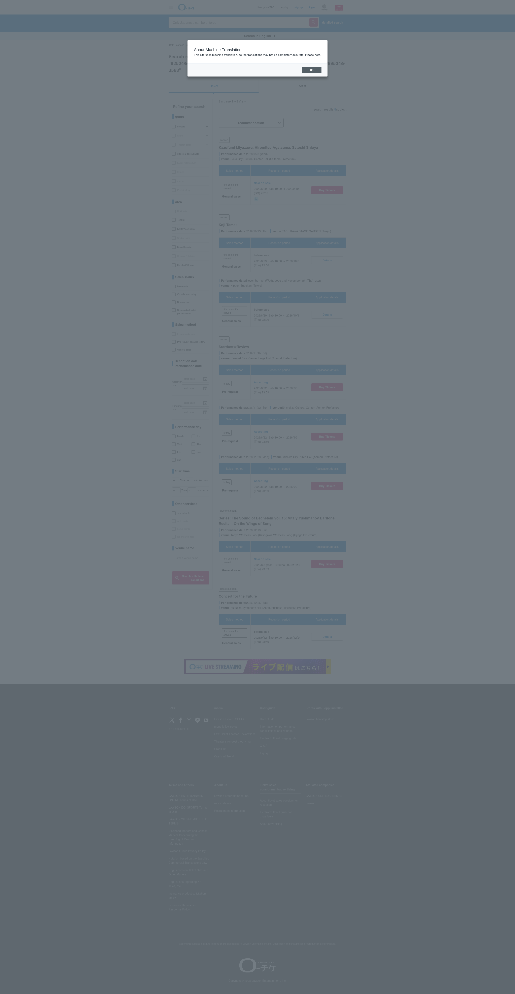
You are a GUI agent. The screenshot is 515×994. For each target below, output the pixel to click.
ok (312, 70)
